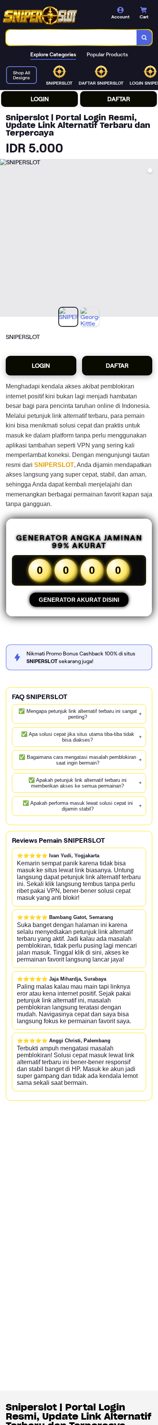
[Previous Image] (6, 239)
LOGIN (40, 99)
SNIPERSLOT (54, 465)
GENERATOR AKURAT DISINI (79, 599)
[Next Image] (152, 239)
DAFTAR (118, 99)
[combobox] (71, 37)
